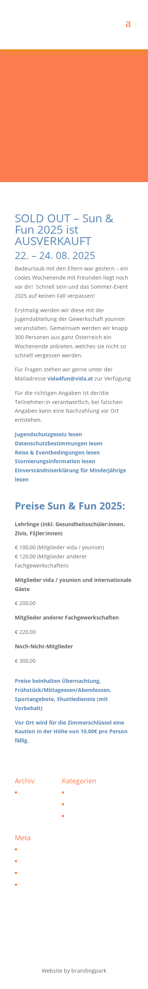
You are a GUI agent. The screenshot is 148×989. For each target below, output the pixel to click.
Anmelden (33, 849)
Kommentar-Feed (42, 872)
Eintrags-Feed (37, 861)
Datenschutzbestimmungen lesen (58, 443)
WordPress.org (38, 884)
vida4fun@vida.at (70, 378)
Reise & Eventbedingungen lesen (57, 452)
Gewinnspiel (83, 815)
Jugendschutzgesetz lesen (48, 434)
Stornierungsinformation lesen (55, 461)
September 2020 (41, 792)
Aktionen (78, 792)
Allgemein (80, 804)
